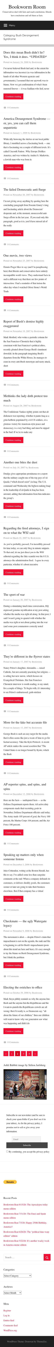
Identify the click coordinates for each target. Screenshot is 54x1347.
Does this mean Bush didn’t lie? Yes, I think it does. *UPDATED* (25, 54)
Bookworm (37, 62)
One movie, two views (17, 255)
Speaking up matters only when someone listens (23, 856)
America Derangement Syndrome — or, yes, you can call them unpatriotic (26, 123)
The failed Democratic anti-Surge (24, 189)
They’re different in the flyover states (26, 656)
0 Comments (13, 107)
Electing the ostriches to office (22, 987)
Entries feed (8, 1320)
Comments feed (10, 1325)
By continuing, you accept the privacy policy (28, 1151)
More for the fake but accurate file (25, 722)
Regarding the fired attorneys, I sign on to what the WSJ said (26, 530)
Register (7, 1310)
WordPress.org (10, 1330)
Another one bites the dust (20, 462)
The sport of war (14, 594)
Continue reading (13, 96)
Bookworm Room (27, 6)
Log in (6, 1315)
